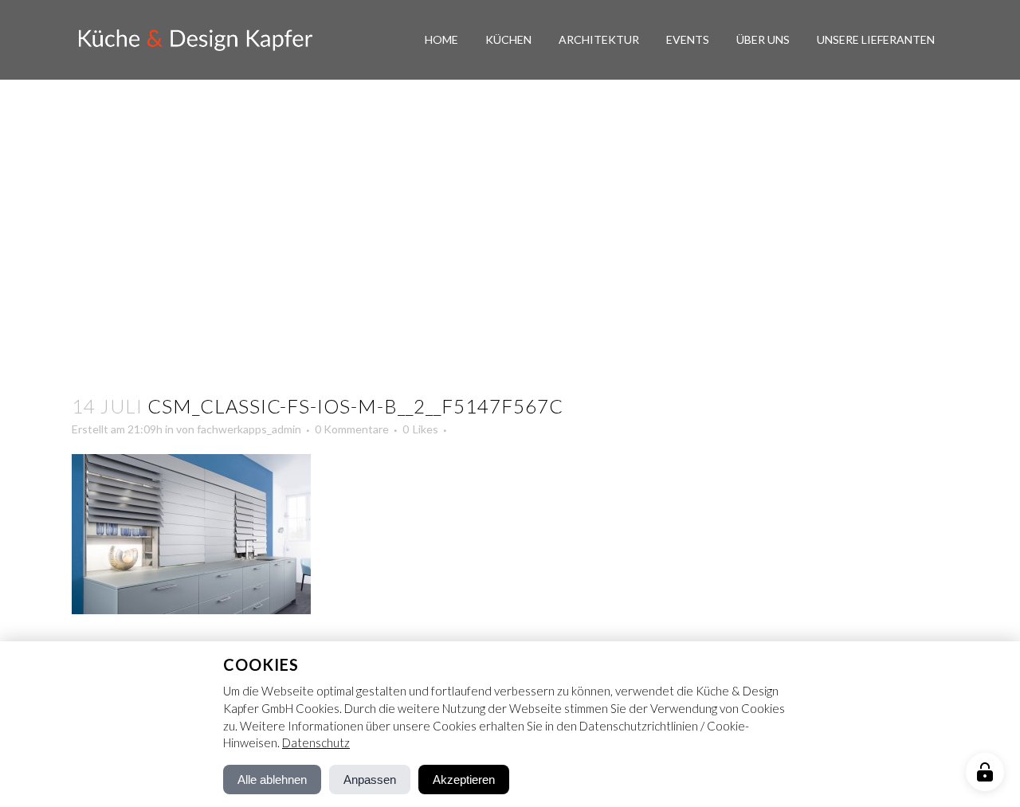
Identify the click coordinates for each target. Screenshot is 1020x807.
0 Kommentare (352, 429)
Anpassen (369, 779)
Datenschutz (316, 742)
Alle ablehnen (272, 779)
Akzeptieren (464, 779)
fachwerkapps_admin (249, 429)
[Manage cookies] (985, 772)
